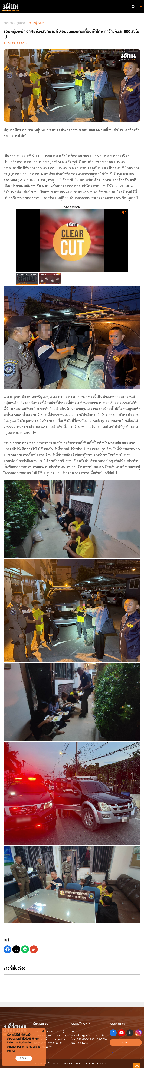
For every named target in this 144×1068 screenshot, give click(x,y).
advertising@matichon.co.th (88, 1035)
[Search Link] (133, 6)
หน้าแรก (8, 23)
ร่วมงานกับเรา (125, 1042)
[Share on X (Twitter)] (16, 949)
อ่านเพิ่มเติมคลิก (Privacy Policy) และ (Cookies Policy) (23, 1046)
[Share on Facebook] (7, 949)
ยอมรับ (23, 1058)
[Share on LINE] (25, 949)
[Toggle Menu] (140, 6)
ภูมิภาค (21, 23)
